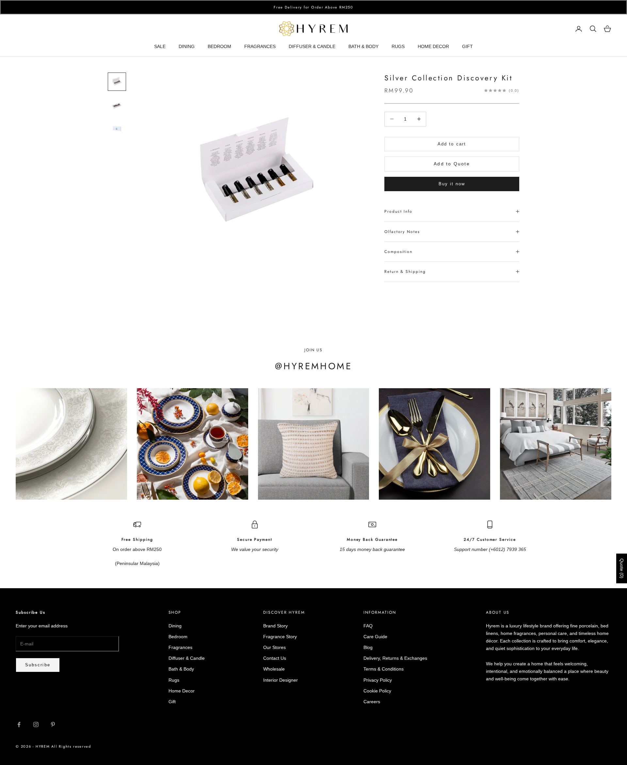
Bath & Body (181, 669)
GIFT (467, 46)
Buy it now (452, 183)
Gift (172, 701)
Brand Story (275, 625)
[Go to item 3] (117, 129)
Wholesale (274, 669)
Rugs (174, 680)
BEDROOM (219, 46)
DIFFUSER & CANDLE (312, 46)
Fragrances (180, 647)
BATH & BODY (363, 46)
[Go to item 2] (117, 105)
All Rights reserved (71, 746)
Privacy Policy (377, 680)
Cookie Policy (377, 690)
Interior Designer (280, 680)
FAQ (368, 625)
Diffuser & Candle (187, 658)
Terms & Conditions (383, 669)
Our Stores (274, 647)
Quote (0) (621, 568)
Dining (175, 625)
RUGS (398, 46)
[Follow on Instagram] (36, 724)
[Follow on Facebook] (19, 724)
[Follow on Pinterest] (53, 724)
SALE (160, 46)
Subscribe (37, 664)
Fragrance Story (280, 636)
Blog (368, 647)
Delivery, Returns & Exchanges (395, 658)
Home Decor (182, 690)
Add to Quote (452, 163)
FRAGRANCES (260, 46)
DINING (187, 46)
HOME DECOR (433, 46)
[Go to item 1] (117, 82)
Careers (371, 701)
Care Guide (375, 636)
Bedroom (178, 636)
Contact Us (274, 658)
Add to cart (452, 143)
